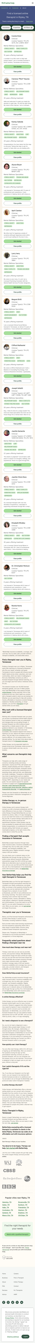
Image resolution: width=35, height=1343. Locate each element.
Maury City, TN (7, 1215)
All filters (27, 28)
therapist (20, 703)
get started (27, 906)
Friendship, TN (23, 1207)
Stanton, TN (22, 1210)
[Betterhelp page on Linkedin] (22, 1302)
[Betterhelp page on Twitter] (18, 1302)
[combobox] (6, 27)
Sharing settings (13, 1337)
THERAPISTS (4, 8)
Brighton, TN (23, 1213)
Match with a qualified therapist (17, 1234)
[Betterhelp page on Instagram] (9, 1302)
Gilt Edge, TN (23, 1215)
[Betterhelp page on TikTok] (13, 1302)
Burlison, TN (22, 1205)
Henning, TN (6, 1202)
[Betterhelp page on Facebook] (4, 1302)
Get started (17, 67)
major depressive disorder (16, 785)
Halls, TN (5, 1207)
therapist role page (21, 741)
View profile (17, 72)
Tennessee (15, 8)
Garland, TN (6, 1213)
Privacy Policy (9, 1318)
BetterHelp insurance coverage (14, 992)
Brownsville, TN (24, 1202)
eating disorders (25, 789)
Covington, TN (7, 1210)
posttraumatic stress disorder (11, 787)
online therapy (6, 692)
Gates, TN (6, 1205)
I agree (25, 1337)
